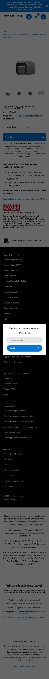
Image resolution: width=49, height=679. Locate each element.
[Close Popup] (43, 326)
